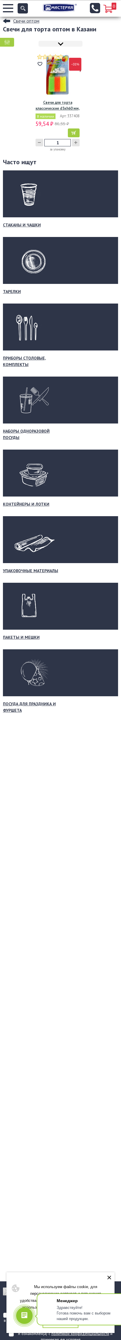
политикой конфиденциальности (80, 1333)
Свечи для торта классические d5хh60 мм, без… (58, 105)
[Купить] (74, 132)
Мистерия (60, 7)
